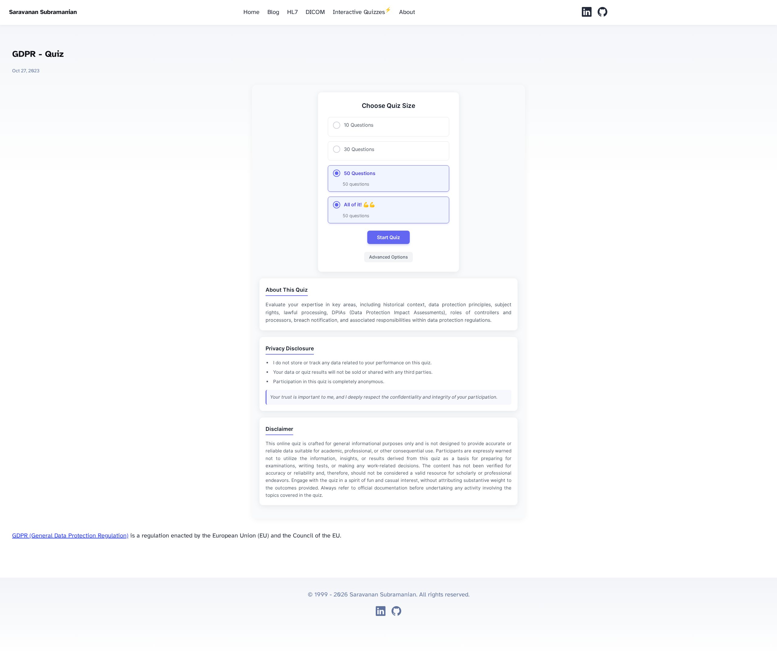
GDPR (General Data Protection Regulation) (70, 536)
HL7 (292, 12)
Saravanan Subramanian (43, 12)
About (407, 12)
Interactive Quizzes (362, 11)
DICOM (315, 12)
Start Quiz (388, 237)
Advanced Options (388, 256)
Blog (273, 12)
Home (251, 12)
